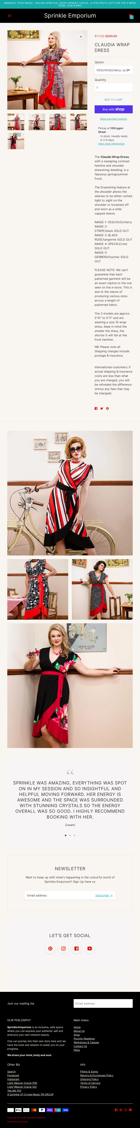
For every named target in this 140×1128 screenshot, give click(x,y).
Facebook (13, 1075)
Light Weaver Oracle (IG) (22, 1086)
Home (77, 1027)
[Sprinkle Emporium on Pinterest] (120, 1109)
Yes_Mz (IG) (14, 1090)
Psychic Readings (84, 1038)
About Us (79, 1030)
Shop (77, 1034)
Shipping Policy (89, 1079)
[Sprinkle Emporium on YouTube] (130, 1109)
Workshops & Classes (86, 1042)
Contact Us (80, 1046)
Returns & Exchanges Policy (96, 1075)
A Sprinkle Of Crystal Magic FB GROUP (30, 1094)
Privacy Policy (88, 1086)
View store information (111, 143)
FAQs (77, 1049)
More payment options (113, 118)
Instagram (13, 1079)
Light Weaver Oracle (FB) (22, 1082)
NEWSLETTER (70, 868)
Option (99, 62)
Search (11, 1071)
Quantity (100, 79)
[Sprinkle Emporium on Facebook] (116, 1109)
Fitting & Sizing (89, 1071)
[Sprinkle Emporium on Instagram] (125, 1109)
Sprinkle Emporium (36, 1117)
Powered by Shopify (17, 1121)
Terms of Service (90, 1082)
